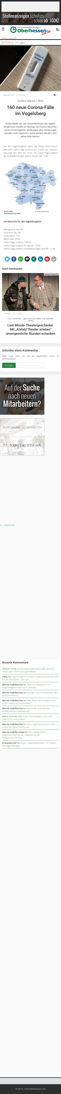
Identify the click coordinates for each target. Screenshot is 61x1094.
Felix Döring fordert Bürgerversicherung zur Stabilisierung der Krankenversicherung (24, 735)
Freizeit (7, 313)
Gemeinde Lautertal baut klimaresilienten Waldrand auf (26, 710)
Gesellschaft (9, 95)
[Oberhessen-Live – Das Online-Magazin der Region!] (30, 31)
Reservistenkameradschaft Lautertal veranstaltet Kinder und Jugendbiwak (28, 670)
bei (11, 668)
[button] (7, 259)
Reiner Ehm (8, 716)
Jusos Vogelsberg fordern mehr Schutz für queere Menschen (28, 725)
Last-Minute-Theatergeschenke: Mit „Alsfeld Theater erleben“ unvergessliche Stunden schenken (30, 326)
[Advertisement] (30, 489)
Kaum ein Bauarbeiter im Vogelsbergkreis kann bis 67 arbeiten (26, 686)
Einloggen (9, 365)
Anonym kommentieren (30, 365)
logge (11, 356)
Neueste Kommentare (15, 662)
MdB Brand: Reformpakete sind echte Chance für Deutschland (29, 702)
